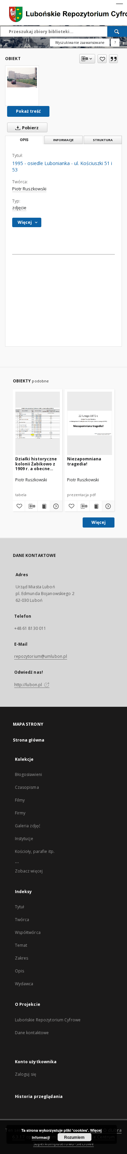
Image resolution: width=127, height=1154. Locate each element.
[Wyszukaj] (117, 31)
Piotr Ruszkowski (29, 189)
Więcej (98, 522)
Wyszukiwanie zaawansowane (79, 42)
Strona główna (29, 740)
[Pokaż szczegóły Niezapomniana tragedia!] (107, 506)
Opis (19, 971)
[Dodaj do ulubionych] (102, 58)
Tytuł (19, 907)
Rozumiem (74, 1137)
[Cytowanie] (113, 58)
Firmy (20, 813)
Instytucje (24, 838)
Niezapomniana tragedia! (84, 461)
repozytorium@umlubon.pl (40, 656)
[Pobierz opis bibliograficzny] (31, 506)
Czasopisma (27, 787)
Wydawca (24, 984)
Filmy (20, 800)
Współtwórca (28, 932)
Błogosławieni (28, 774)
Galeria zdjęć (28, 826)
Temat (21, 945)
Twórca (22, 919)
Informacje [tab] (63, 140)
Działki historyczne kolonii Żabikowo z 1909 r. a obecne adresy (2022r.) (36, 463)
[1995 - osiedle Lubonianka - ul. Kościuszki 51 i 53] (22, 77)
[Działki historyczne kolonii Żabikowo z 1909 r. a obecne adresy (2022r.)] (38, 423)
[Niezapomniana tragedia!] (89, 423)
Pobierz (30, 128)
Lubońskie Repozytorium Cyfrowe (48, 1020)
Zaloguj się (26, 1074)
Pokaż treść (28, 111)
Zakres (21, 958)
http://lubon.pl (28, 685)
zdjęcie (19, 208)
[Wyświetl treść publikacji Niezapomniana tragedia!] (96, 506)
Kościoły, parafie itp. (35, 851)
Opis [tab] (24, 140)
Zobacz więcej (29, 871)
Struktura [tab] (103, 140)
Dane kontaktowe (32, 1033)
